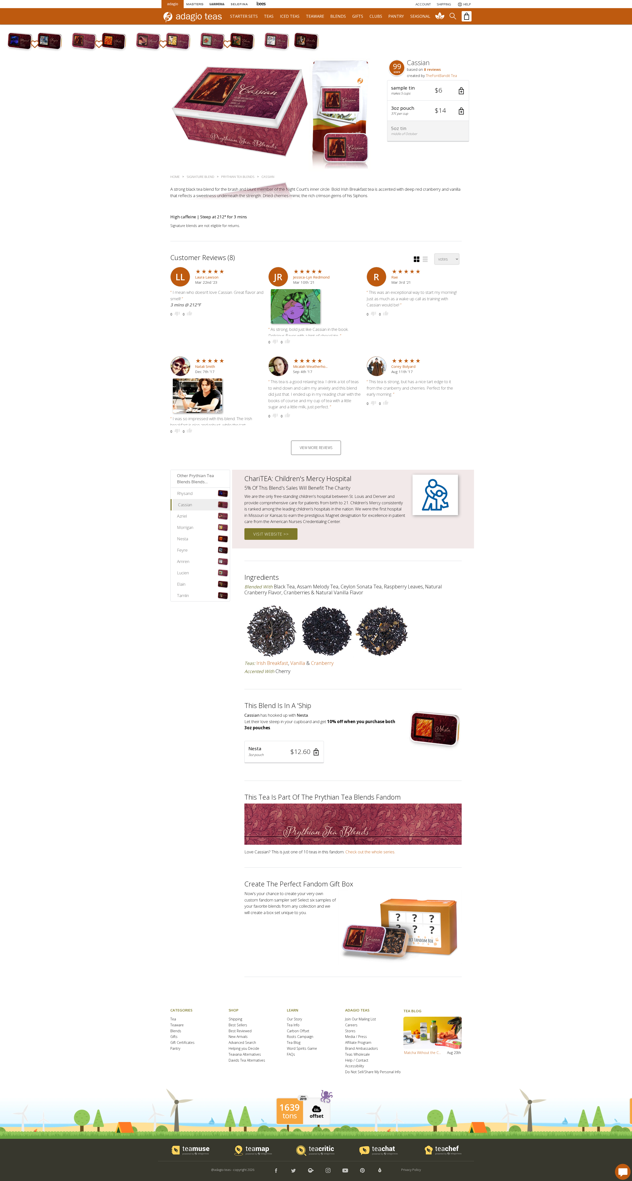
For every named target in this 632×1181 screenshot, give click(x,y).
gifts (357, 16)
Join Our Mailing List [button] (360, 1019)
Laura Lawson (206, 277)
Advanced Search (242, 1043)
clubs (376, 16)
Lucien (183, 573)
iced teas (289, 16)
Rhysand (185, 493)
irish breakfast (272, 663)
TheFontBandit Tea (441, 75)
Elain (181, 584)
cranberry (322, 663)
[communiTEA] (440, 16)
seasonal (420, 16)
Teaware (177, 1025)
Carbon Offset (298, 1031)
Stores (350, 1031)
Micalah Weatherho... (310, 366)
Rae (394, 277)
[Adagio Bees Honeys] (261, 4)
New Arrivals (238, 1037)
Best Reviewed (240, 1031)
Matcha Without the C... (422, 1052)
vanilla (297, 663)
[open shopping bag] (467, 16)
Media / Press (356, 1037)
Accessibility (354, 1066)
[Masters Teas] (195, 4)
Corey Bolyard (403, 366)
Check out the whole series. (370, 852)
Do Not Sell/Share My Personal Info (373, 1072)
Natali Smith (205, 366)
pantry (396, 16)
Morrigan (185, 527)
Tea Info (293, 1025)
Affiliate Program (358, 1043)
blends (338, 16)
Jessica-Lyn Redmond (311, 277)
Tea (173, 1019)
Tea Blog (293, 1043)
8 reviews (432, 69)
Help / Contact (356, 1060)
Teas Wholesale (357, 1054)
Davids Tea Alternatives (247, 1060)
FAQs (291, 1054)
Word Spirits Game (302, 1049)
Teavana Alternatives (245, 1054)
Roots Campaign (300, 1037)
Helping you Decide (244, 1049)
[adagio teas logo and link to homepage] (195, 16)
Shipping (235, 1019)
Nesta (182, 539)
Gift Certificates (182, 1043)
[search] (452, 16)
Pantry (175, 1049)
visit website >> (271, 534)
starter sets (244, 16)
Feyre (182, 550)
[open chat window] (622, 1171)
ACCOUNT (423, 4)
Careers (351, 1025)
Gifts (174, 1037)
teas (269, 16)
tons (289, 1115)
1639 (289, 1107)
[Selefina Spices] (239, 4)
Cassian (185, 504)
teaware (315, 16)
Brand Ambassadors (361, 1049)
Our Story (294, 1019)
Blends (175, 1031)
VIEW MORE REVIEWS (316, 447)
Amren (183, 561)
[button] (428, 90)
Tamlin (183, 595)
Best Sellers (238, 1025)
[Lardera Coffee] (217, 4)
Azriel (182, 516)
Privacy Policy (411, 1169)
